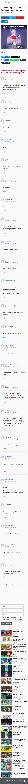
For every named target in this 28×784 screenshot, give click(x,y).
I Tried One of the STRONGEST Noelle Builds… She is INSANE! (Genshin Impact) (19, 646)
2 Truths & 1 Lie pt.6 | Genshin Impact (19, 666)
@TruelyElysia (8, 456)
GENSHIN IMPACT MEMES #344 (19, 713)
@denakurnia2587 (9, 120)
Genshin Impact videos (8, 2)
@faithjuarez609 (9, 525)
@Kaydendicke (8, 410)
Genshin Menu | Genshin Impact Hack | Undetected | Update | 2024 (20, 721)
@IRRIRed (7, 218)
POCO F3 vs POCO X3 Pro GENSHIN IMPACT (18, 746)
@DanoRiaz (7, 261)
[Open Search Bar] (22, 2)
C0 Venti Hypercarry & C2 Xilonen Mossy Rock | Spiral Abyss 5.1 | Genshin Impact (19, 767)
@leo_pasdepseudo (9, 345)
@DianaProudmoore (9, 479)
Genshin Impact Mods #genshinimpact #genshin (18, 672)
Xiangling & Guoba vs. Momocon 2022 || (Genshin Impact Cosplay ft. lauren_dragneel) (19, 709)
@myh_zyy (7, 101)
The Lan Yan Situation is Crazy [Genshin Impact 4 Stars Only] (19, 659)
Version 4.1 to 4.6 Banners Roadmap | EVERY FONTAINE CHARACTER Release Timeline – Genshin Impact (20, 761)
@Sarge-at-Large (9, 364)
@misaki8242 (8, 504)
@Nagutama (8, 437)
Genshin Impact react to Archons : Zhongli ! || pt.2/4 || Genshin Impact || (19, 754)
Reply (4, 93)
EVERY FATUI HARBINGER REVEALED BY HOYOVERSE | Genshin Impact (19, 773)
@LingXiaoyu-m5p (9, 159)
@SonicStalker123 (9, 326)
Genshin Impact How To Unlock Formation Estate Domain (19, 740)
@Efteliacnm (8, 241)
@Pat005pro (8, 78)
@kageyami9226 (9, 139)
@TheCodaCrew (9, 199)
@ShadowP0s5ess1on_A (10, 280)
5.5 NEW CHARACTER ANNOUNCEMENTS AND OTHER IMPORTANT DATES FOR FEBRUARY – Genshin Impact (19, 638)
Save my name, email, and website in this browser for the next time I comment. (13, 618)
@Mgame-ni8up (8, 564)
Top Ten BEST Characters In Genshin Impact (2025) (19, 631)
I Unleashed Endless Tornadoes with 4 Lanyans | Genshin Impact (20, 700)
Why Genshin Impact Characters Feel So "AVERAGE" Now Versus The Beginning (20, 728)
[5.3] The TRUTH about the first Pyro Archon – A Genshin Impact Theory (20, 653)
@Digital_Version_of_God (11, 305)
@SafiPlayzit (8, 180)
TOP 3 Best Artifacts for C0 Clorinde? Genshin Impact (18, 687)
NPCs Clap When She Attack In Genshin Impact (19, 733)
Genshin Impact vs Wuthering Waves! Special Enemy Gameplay (19, 694)
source (3, 52)
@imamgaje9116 (9, 544)
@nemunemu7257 (9, 386)
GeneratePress (14, 782)
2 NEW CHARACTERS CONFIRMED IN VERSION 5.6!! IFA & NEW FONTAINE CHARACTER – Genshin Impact (20, 680)
